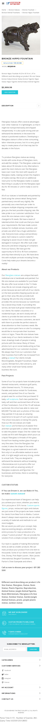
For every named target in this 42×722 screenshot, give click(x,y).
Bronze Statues (14, 10)
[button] (38, 18)
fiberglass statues (12, 275)
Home (4, 10)
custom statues (17, 493)
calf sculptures (12, 399)
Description (7, 106)
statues (8, 426)
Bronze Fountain (28, 10)
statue (12, 358)
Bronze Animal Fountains (11, 12)
